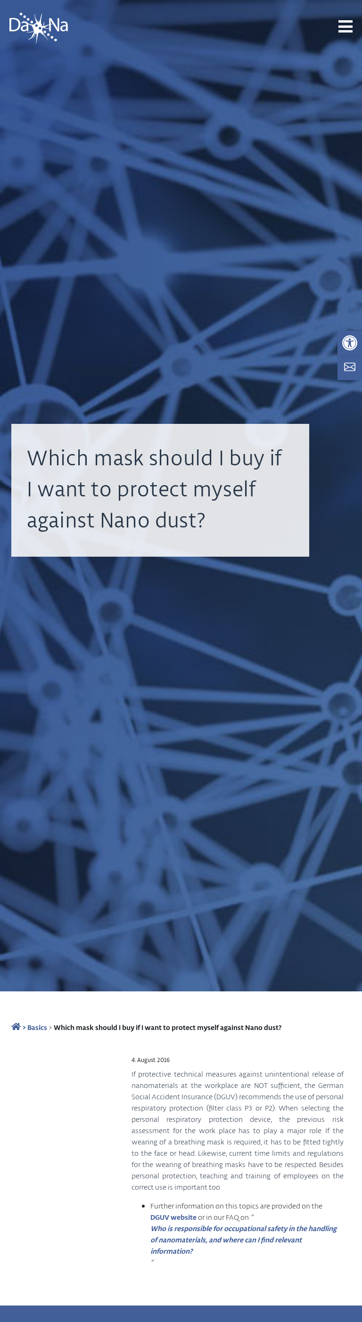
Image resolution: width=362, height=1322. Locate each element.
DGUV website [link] (173, 1217)
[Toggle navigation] (345, 26)
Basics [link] (37, 1027)
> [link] (23, 1027)
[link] (349, 343)
